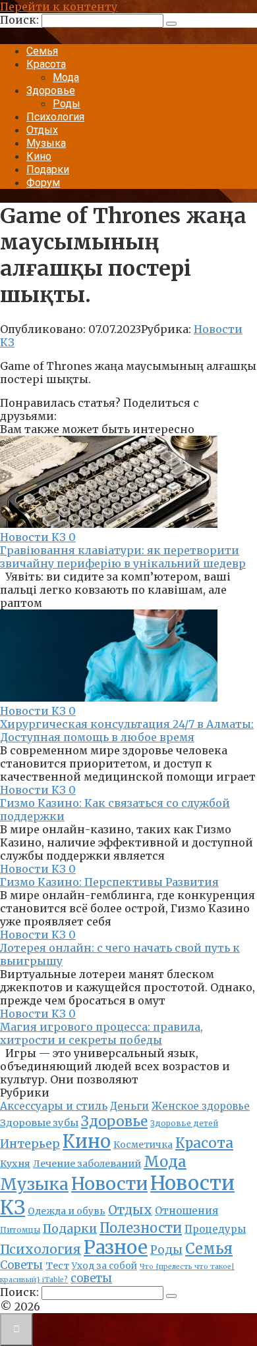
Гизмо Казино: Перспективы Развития (109, 882)
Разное (116, 1247)
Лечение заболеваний (87, 1164)
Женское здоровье (201, 1106)
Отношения (186, 1210)
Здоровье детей (184, 1123)
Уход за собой (104, 1266)
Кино (38, 156)
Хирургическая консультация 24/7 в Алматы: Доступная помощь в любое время (127, 730)
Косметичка (143, 1145)
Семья (42, 51)
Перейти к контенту (58, 6)
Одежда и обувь (66, 1211)
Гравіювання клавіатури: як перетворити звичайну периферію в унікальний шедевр (123, 557)
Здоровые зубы (39, 1123)
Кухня (15, 1164)
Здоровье (50, 90)
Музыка (46, 143)
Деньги (129, 1106)
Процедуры (215, 1229)
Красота (46, 64)
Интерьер (30, 1144)
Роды (66, 103)
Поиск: (21, 19)
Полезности (141, 1228)
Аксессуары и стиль (53, 1106)
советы (91, 1278)
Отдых (42, 130)
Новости (109, 1184)
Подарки (47, 169)
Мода (66, 77)
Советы (21, 1265)
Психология (55, 117)
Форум (43, 182)
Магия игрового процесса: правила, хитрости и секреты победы (101, 1033)
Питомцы (20, 1230)
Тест (57, 1266)
